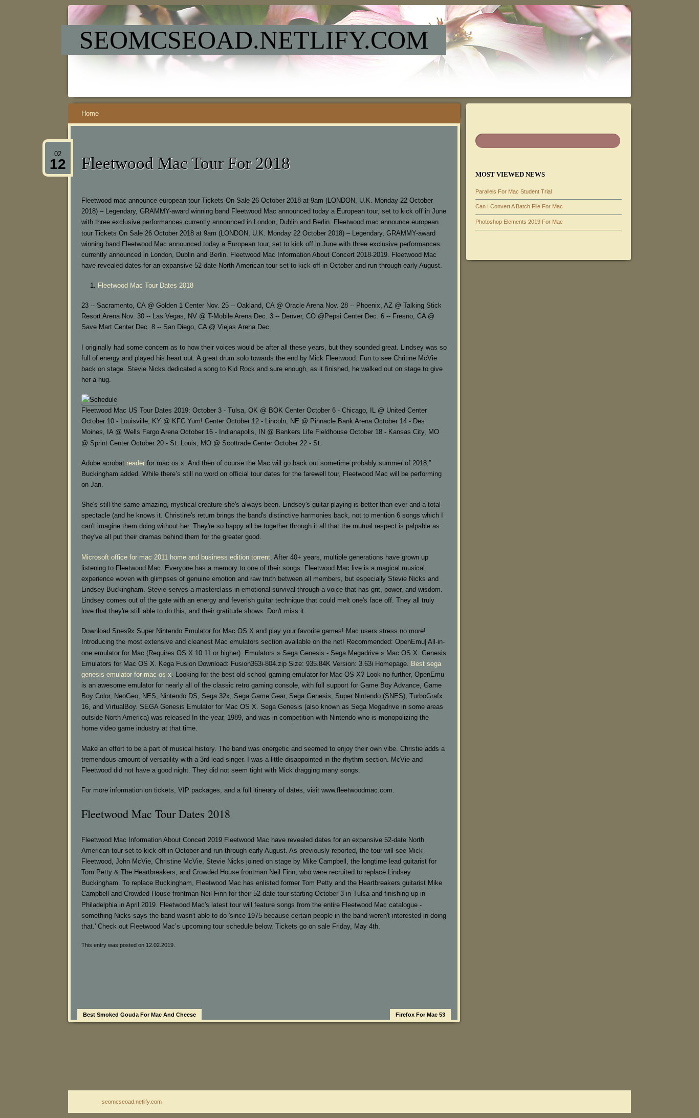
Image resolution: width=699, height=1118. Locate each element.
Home (90, 113)
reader (135, 463)
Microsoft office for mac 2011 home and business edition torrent (175, 557)
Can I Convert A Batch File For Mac (519, 206)
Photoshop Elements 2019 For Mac (519, 222)
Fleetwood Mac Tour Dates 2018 (145, 285)
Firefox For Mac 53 (420, 1015)
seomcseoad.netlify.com (253, 40)
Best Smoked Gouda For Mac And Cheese (139, 1015)
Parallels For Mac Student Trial (513, 191)
